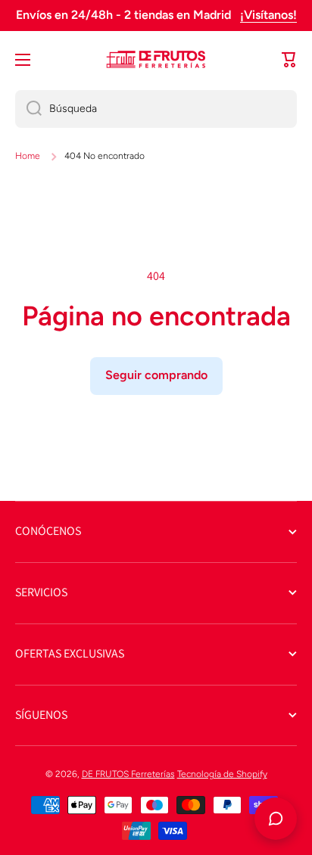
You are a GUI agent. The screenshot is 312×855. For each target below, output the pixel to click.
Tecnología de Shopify (222, 774)
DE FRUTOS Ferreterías (128, 774)
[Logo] (156, 60)
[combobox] (156, 109)
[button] (289, 59)
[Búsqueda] (28, 109)
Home (27, 156)
